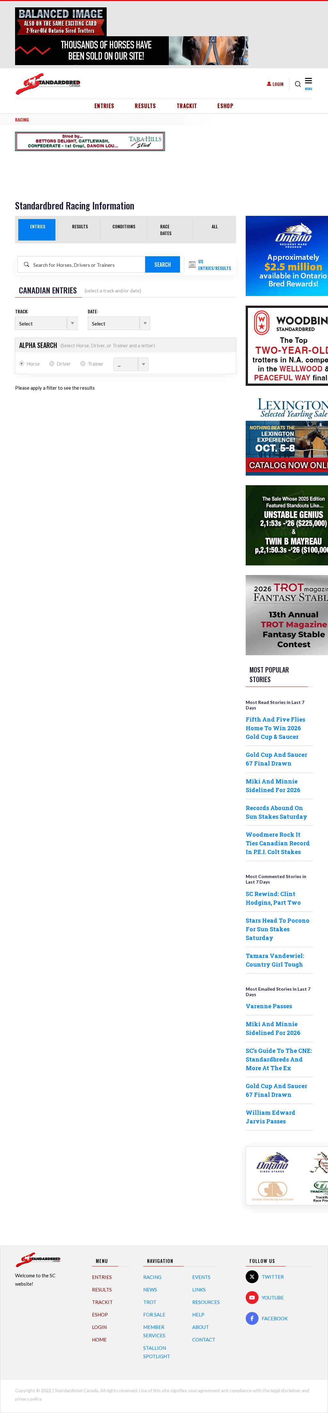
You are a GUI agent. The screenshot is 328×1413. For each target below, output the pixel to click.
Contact (203, 1339)
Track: (22, 311)
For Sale (154, 1314)
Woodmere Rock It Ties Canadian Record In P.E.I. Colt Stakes (278, 843)
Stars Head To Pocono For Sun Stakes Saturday (277, 929)
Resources (206, 1302)
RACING (22, 119)
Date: (93, 311)
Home (99, 1339)
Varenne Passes (269, 1006)
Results (145, 106)
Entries (104, 106)
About (200, 1327)
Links (199, 1289)
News (150, 1289)
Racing (152, 1277)
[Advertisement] (90, 163)
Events (201, 1277)
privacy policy (28, 1398)
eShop (225, 106)
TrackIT (187, 106)
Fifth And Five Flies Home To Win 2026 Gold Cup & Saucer (275, 727)
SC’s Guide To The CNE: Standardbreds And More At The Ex (279, 1059)
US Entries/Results (214, 264)
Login (278, 83)
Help (198, 1314)
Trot (149, 1302)
